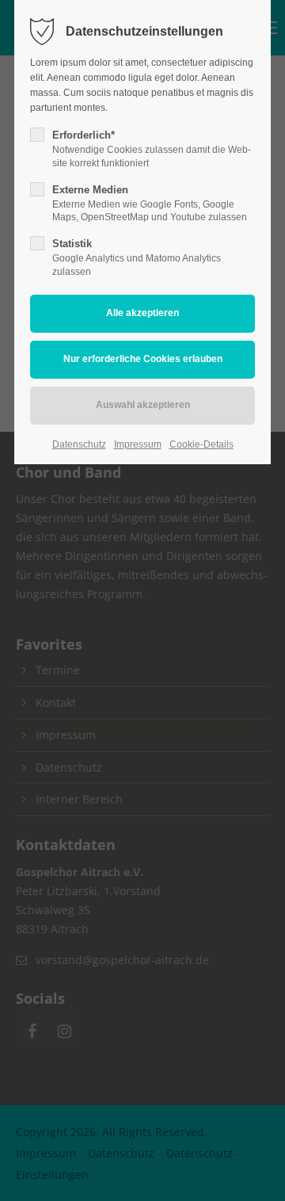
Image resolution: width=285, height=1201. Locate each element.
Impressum (138, 444)
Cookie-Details (201, 444)
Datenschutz (79, 444)
